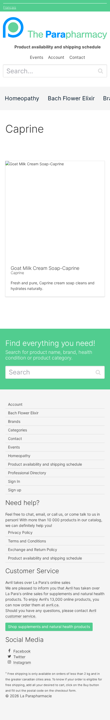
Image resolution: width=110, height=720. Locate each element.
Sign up (14, 490)
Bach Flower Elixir (71, 98)
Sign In (14, 481)
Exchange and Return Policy (32, 549)
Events (36, 57)
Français (9, 7)
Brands (14, 421)
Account (56, 57)
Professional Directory (27, 472)
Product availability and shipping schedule (45, 464)
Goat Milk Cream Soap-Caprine (45, 268)
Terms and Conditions (27, 541)
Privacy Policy (20, 532)
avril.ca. (53, 605)
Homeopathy (22, 98)
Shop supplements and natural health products (49, 626)
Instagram (22, 662)
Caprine (17, 272)
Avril (69, 588)
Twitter (19, 656)
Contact (77, 57)
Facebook (22, 651)
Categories (17, 430)
